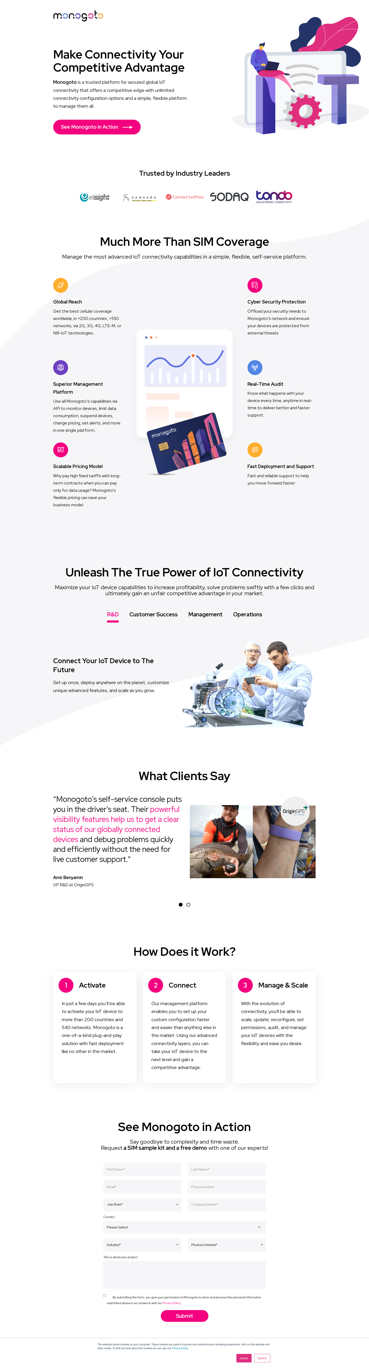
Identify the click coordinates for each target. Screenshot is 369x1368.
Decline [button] (262, 1358)
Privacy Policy (180, 1348)
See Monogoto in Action (90, 127)
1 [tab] (181, 905)
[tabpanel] (184, 841)
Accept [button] (244, 1358)
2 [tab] (188, 905)
